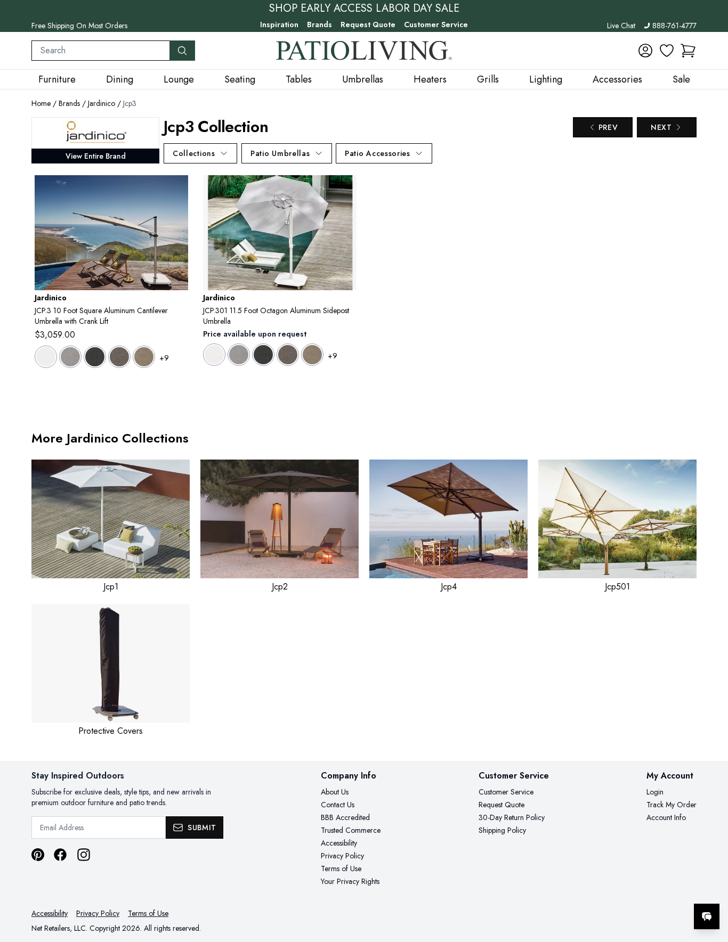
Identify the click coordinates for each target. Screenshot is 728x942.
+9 (164, 358)
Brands (319, 24)
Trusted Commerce (351, 830)
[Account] (645, 50)
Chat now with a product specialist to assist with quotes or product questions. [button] (631, 888)
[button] (688, 50)
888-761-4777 (674, 25)
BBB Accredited (345, 817)
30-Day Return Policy (512, 817)
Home (41, 103)
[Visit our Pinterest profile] (37, 854)
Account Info (666, 817)
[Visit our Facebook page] (60, 854)
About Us (335, 792)
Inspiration (279, 24)
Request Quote (368, 24)
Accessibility (339, 843)
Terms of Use (341, 868)
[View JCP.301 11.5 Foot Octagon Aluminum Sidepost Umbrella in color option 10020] (214, 354)
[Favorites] (666, 50)
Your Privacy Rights (350, 881)
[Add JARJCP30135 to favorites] (344, 191)
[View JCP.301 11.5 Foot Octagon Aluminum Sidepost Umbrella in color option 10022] (239, 354)
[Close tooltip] (711, 884)
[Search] (182, 50)
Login (655, 792)
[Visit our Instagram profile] (83, 854)
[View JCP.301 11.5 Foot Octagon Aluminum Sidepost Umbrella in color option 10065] (288, 354)
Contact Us (337, 804)
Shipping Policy (502, 830)
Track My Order (671, 804)
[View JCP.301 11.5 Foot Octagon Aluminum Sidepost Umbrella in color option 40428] (312, 354)
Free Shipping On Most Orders (79, 25)
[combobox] (100, 50)
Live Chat (621, 25)
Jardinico (101, 103)
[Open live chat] (706, 916)
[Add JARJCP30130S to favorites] (176, 191)
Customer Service (436, 24)
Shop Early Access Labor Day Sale (364, 8)
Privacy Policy (342, 855)
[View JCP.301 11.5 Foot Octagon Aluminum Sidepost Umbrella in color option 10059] (263, 354)
